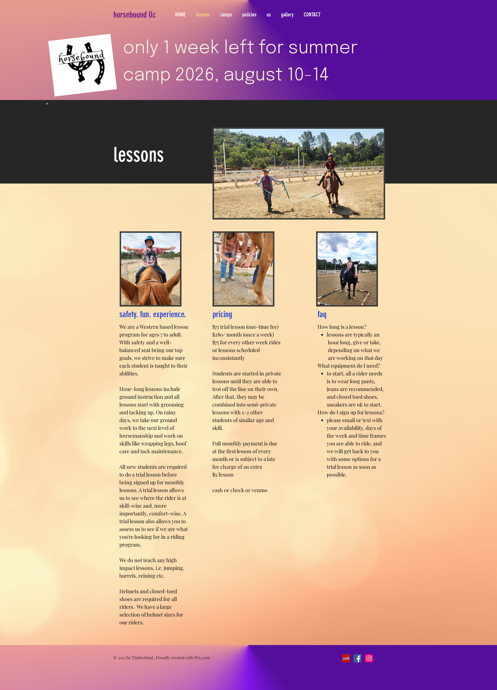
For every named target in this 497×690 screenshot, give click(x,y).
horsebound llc (134, 15)
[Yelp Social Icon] (346, 658)
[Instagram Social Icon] (369, 658)
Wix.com (202, 657)
